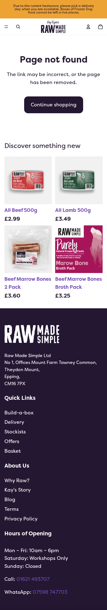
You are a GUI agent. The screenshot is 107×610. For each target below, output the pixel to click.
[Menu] (6, 26)
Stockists (15, 431)
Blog (9, 499)
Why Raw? (16, 480)
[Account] (88, 27)
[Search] (18, 27)
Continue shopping (54, 104)
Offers (11, 441)
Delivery (14, 422)
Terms (11, 509)
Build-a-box (18, 412)
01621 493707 (33, 579)
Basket (12, 451)
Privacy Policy (21, 518)
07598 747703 (50, 592)
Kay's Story (17, 490)
